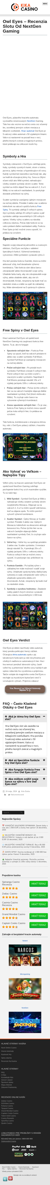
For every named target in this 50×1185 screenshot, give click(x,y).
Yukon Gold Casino (8, 1116)
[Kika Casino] (24, 7)
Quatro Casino (6, 1123)
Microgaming (25, 974)
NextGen (31, 121)
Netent (25, 941)
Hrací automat (27, 131)
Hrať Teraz (39, 884)
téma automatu (19, 654)
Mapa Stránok (6, 1085)
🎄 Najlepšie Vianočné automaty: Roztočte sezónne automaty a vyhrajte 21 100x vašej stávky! (23, 860)
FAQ (2, 1072)
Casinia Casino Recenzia (10, 904)
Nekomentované (17, 795)
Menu (45, 3)
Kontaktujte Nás (7, 1077)
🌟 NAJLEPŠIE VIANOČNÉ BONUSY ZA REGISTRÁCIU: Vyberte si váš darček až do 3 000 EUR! (22, 837)
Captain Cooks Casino (13, 923)
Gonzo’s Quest (6, 1080)
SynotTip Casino (7, 1121)
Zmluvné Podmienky (9, 1087)
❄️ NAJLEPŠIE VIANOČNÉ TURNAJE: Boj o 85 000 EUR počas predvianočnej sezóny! (23, 846)
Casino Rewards (7, 1118)
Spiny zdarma (6, 1058)
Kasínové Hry (6, 1054)
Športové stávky (7, 1082)
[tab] (25, 718)
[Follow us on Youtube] (10, 1178)
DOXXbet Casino (7, 1103)
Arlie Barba (25, 791)
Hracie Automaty (7, 1051)
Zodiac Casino (9, 893)
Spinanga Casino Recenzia (11, 883)
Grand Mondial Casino (13, 914)
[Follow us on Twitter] (5, 1179)
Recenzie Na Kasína (9, 1061)
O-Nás (3, 1075)
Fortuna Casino (7, 1106)
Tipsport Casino (7, 1108)
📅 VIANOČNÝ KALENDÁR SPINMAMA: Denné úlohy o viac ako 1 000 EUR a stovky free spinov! (25, 827)
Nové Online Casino (9, 1048)
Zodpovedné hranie (8, 1141)
